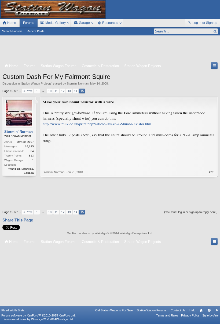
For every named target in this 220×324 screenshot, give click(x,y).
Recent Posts (36, 31)
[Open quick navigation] (214, 65)
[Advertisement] (110, 50)
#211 (212, 172)
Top (209, 310)
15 (82, 91)
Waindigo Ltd (64, 319)
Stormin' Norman (78, 83)
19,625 (29, 146)
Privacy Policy (190, 315)
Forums (28, 23)
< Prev (27, 91)
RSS (217, 310)
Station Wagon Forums (152, 310)
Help (192, 310)
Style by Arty (210, 315)
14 (75, 91)
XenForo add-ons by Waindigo (87, 233)
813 (31, 155)
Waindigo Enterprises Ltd (136, 233)
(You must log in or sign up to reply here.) (191, 212)
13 (69, 91)
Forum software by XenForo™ (38, 315)
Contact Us (178, 310)
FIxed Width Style (12, 310)
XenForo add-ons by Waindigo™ (24, 319)
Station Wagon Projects (36, 83)
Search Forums (12, 31)
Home (201, 310)
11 (56, 91)
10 (50, 91)
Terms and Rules (167, 315)
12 (62, 91)
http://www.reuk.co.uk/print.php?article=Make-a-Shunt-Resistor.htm (97, 123)
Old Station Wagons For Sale (114, 310)
